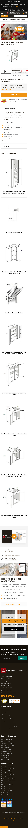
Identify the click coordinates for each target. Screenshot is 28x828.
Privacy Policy (16, 817)
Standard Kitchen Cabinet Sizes (8, 724)
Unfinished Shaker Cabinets (8, 790)
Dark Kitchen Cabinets (6, 786)
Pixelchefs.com (15, 814)
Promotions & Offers (6, 716)
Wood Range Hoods (6, 751)
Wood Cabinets (5, 755)
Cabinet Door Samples (6, 749)
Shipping (3, 714)
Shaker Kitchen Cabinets (7, 776)
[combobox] (20, 16)
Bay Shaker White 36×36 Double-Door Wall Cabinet (14, 393)
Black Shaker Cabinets (6, 788)
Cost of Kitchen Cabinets (7, 722)
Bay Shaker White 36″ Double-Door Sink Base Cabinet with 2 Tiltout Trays (14, 475)
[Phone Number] (23, 13)
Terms (9, 817)
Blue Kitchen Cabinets (6, 772)
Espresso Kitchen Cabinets (7, 774)
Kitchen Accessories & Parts (8, 745)
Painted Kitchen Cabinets (7, 784)
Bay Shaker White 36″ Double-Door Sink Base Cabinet (14, 434)
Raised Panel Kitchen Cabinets (8, 780)
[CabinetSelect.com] (13, 13)
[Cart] (26, 13)
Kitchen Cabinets (5, 759)
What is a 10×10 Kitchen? (7, 720)
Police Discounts (5, 732)
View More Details (6, 89)
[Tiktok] (11, 696)
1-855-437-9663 (7, 690)
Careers (13, 820)
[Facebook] (2, 696)
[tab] (14, 108)
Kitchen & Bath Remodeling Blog (9, 726)
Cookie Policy (20, 818)
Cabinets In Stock (5, 757)
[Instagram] (6, 696)
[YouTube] (13, 696)
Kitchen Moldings (5, 747)
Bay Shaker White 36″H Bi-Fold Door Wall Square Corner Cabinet (14, 272)
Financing (3, 712)
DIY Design (11, 15)
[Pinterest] (4, 696)
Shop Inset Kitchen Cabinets (8, 794)
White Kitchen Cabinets (6, 770)
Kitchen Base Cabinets (6, 741)
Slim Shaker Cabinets (6, 792)
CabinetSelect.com (5, 21)
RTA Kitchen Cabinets (6, 753)
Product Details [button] (9, 108)
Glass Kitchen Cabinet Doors (8, 743)
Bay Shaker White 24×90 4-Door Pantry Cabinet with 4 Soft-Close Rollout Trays (14, 192)
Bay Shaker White (19, 21)
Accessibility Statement (9, 818)
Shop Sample (14, 629)
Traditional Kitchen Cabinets (8, 778)
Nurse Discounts (5, 730)
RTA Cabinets (12, 21)
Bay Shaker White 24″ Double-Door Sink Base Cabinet (14, 516)
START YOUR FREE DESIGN (13, 604)
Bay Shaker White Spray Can (14, 232)
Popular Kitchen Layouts (7, 718)
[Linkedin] (9, 696)
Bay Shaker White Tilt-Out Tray (14, 313)
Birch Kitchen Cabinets (6, 782)
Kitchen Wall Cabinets (6, 739)
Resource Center (5, 710)
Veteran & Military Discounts (8, 728)
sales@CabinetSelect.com (9, 693)
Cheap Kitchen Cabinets (7, 766)
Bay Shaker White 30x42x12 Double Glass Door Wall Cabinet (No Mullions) (14, 352)
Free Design (4, 15)
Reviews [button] (6, 146)
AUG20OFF (17, 6)
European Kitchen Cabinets (7, 768)
